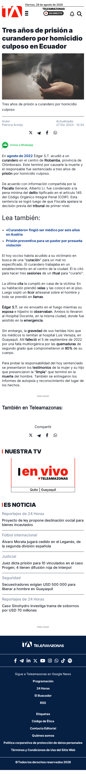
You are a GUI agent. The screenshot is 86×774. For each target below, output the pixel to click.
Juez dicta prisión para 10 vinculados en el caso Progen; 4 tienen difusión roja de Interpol (42, 565)
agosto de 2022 (20, 156)
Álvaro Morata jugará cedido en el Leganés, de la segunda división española (41, 544)
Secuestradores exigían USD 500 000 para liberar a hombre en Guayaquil (38, 586)
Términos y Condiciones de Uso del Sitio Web (43, 750)
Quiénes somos (43, 735)
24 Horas (43, 688)
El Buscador (43, 695)
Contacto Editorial (43, 728)
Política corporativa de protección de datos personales (43, 743)
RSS (43, 703)
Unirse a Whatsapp (21, 144)
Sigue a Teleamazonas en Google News (43, 674)
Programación (43, 681)
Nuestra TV (22, 451)
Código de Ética (43, 721)
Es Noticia (20, 504)
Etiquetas (43, 714)
